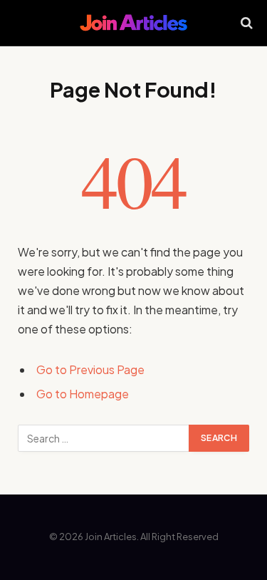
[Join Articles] (133, 23)
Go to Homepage (82, 393)
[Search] (245, 23)
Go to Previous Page (90, 369)
